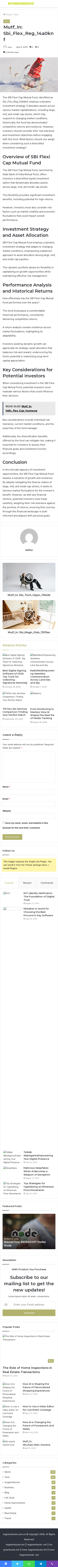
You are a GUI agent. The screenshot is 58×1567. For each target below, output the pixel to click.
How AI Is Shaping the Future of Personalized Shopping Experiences (36, 1387)
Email (6, 798)
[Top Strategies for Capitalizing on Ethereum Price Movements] (12, 1188)
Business (9, 1487)
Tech (16, 14)
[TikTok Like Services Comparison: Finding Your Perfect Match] (15, 699)
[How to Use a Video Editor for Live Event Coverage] (11, 1411)
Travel (8, 1518)
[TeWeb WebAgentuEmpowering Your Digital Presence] (12, 1157)
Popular (9, 882)
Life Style (9, 1497)
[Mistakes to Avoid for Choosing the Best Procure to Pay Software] (12, 1027)
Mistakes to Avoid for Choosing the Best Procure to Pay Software (38, 912)
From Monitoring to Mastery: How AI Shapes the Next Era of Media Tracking (42, 714)
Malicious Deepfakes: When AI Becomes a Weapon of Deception (37, 1171)
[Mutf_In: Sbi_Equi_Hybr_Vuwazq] (11, 1446)
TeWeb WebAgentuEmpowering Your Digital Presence (38, 1155)
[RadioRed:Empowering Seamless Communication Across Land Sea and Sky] (42, 660)
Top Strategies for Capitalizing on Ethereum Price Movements (39, 1187)
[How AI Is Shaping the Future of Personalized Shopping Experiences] (11, 1392)
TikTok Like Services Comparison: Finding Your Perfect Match (15, 711)
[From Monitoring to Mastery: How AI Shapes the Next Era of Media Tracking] (42, 699)
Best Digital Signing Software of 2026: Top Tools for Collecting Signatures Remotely (15, 676)
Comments (47, 882)
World (7, 1472)
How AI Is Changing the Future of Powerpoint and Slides (38, 1425)
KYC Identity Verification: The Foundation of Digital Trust (39, 896)
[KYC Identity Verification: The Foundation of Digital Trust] (12, 898)
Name (6, 786)
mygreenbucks (12, 1482)
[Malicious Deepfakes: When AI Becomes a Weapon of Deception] (12, 1172)
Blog (7, 1492)
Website (7, 811)
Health (8, 1508)
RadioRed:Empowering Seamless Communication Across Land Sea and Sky (42, 676)
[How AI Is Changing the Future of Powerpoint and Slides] (11, 1429)
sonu (10, 47)
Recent (27, 882)
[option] (29, 1231)
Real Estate (10, 1513)
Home (8, 14)
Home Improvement (15, 1503)
